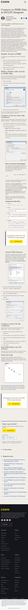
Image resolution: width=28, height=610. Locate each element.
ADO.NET (3, 537)
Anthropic (17, 580)
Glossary (3, 591)
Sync (16, 533)
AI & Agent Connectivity (6, 562)
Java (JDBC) (3, 535)
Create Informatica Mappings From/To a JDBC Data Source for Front (14, 460)
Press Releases (18, 560)
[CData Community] (10, 520)
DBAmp (16, 539)
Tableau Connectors (5, 550)
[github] (7, 520)
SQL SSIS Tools (18, 537)
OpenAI (16, 591)
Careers (16, 570)
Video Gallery (4, 593)
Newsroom (17, 562)
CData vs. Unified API (5, 568)
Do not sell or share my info (14, 608)
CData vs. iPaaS (4, 566)
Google (16, 584)
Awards (16, 564)
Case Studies (3, 582)
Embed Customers (5, 564)
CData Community (5, 580)
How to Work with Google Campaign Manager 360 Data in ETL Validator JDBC (14, 468)
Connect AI (17, 535)
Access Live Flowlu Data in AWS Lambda (14, 496)
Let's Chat (5, 524)
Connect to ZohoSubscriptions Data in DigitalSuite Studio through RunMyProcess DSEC (15, 473)
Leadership (17, 566)
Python (2, 539)
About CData (17, 557)
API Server (3, 541)
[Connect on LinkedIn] (26, 18)
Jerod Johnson (9, 17)
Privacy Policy (14, 598)
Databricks (17, 582)
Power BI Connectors (5, 548)
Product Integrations (5, 560)
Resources (3, 586)
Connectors (3, 557)
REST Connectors (4, 543)
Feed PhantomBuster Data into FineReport (15, 477)
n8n (15, 588)
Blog (2, 584)
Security (22, 598)
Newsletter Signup (5, 588)
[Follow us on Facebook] (21, 18)
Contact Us (17, 572)
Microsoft (17, 586)
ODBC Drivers (4, 533)
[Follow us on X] (24, 18)
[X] (5, 520)
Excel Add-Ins (4, 546)
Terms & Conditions (4, 598)
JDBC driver (4, 41)
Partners (16, 568)
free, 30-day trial (11, 385)
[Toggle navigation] (25, 2)
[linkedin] (2, 520)
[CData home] (6, 2)
